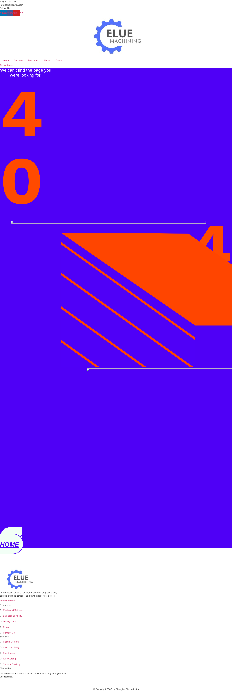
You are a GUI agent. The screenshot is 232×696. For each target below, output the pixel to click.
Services (18, 60)
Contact (59, 60)
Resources (33, 60)
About (47, 60)
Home (6, 60)
